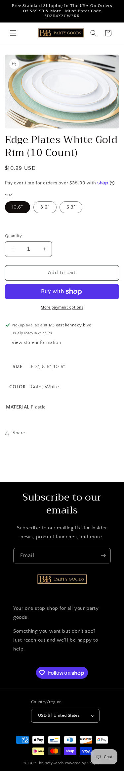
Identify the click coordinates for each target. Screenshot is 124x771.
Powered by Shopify (83, 763)
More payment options (62, 307)
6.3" (70, 207)
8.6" (45, 207)
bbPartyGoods (51, 763)
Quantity (13, 235)
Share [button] (19, 433)
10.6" (17, 207)
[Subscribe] (103, 555)
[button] (13, 33)
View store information (36, 342)
